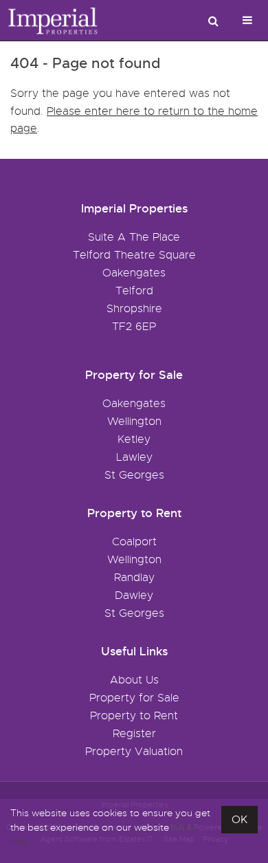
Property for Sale (134, 698)
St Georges (134, 475)
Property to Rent (134, 716)
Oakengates (134, 404)
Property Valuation (134, 751)
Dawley (134, 595)
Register (134, 734)
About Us (134, 680)
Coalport (134, 542)
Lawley (134, 457)
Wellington (134, 421)
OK (239, 820)
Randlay (134, 578)
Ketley (134, 439)
